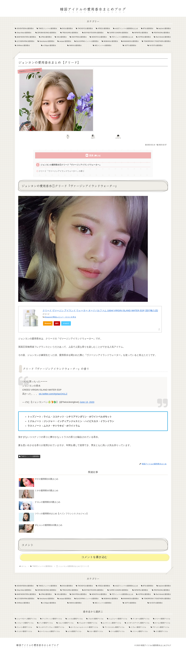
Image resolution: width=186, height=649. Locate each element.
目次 (91, 155)
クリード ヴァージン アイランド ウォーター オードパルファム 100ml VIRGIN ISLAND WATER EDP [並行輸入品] (100, 310)
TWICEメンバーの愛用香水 (30, 456)
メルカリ (66, 323)
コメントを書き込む (94, 557)
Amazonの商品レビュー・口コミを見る (60, 317)
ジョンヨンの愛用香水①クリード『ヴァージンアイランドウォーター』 (70, 165)
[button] (93, 136)
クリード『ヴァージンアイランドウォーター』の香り (61, 171)
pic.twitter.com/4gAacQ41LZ (53, 394)
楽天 (57, 323)
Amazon (48, 323)
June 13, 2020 (87, 402)
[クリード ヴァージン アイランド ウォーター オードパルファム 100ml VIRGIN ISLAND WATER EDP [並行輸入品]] (30, 318)
